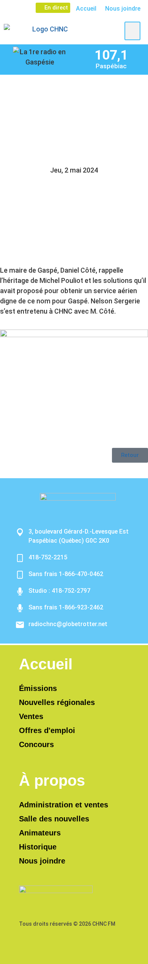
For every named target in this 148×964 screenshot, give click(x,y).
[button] (132, 31)
